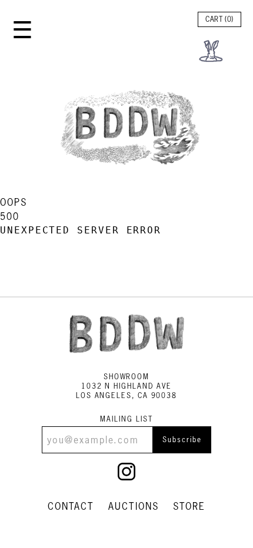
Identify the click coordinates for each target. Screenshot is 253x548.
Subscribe (181, 439)
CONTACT (71, 506)
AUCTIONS (133, 506)
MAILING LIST (126, 419)
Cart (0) (219, 19)
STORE (189, 506)
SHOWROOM (126, 376)
